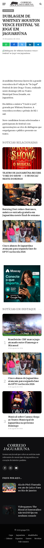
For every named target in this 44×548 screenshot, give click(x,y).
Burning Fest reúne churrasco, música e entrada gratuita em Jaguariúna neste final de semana (20, 212)
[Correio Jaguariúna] (22, 4)
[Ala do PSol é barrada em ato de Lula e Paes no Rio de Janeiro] (9, 487)
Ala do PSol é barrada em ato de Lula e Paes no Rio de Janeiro (29, 487)
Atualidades (33, 535)
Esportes (19, 539)
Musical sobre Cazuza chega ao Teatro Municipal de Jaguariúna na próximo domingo (23, 421)
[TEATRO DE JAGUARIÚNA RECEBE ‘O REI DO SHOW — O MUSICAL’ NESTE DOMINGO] (22, 158)
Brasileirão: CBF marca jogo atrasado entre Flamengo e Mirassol (23, 342)
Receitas (37, 539)
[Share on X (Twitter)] (22, 44)
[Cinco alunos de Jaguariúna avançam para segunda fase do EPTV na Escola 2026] (22, 231)
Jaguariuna (8, 10)
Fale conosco (23, 542)
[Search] (40, 4)
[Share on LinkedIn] (30, 44)
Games (28, 539)
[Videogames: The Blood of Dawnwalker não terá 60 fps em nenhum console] (9, 509)
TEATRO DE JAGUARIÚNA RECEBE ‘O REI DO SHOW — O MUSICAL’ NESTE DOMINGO (21, 175)
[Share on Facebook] (14, 44)
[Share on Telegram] (38, 44)
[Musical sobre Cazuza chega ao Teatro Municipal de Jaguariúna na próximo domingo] (22, 402)
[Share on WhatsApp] (6, 44)
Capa (11, 535)
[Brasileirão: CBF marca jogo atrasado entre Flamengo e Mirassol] (22, 325)
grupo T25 (25, 530)
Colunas (9, 539)
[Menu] (4, 4)
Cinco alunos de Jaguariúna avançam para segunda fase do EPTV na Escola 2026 (19, 248)
